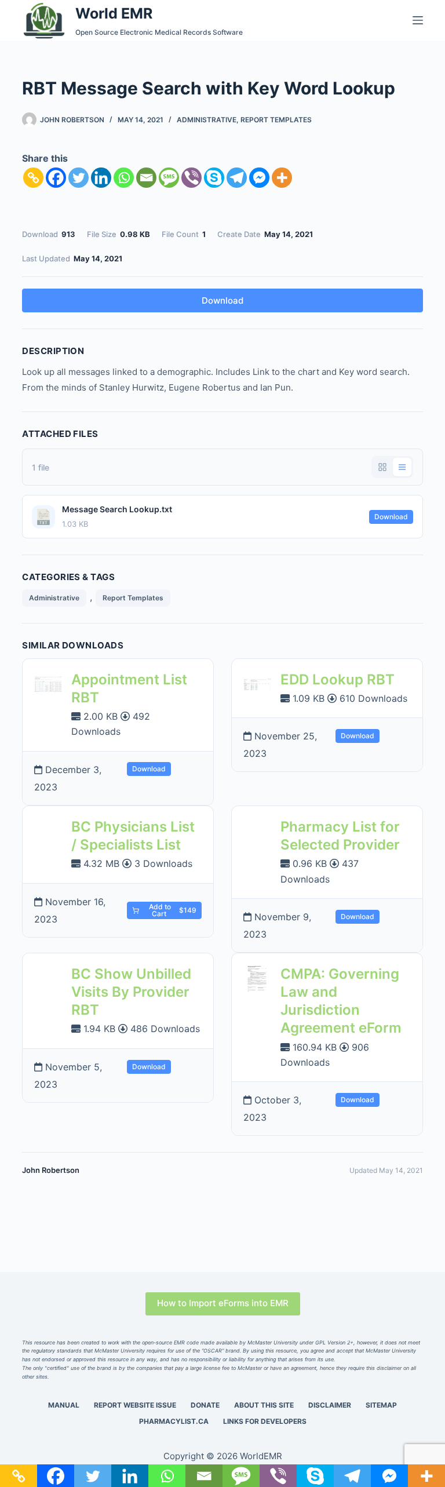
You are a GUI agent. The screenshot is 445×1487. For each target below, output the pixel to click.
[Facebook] (56, 177)
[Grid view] (382, 467)
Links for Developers (265, 1421)
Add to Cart (171, 910)
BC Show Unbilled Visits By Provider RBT (131, 991)
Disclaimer (329, 1405)
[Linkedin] (101, 177)
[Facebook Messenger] (259, 177)
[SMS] (169, 177)
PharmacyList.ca (174, 1421)
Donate (205, 1405)
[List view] (402, 467)
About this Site (264, 1405)
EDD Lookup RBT (337, 679)
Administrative (206, 119)
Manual (63, 1405)
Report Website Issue (135, 1405)
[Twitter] (78, 177)
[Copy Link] (33, 177)
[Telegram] (237, 177)
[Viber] (191, 177)
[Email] (146, 177)
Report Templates (276, 119)
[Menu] (418, 20)
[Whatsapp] (124, 177)
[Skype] (214, 177)
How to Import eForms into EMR (223, 1303)
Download (222, 300)
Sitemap (381, 1405)
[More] (282, 177)
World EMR (113, 13)
